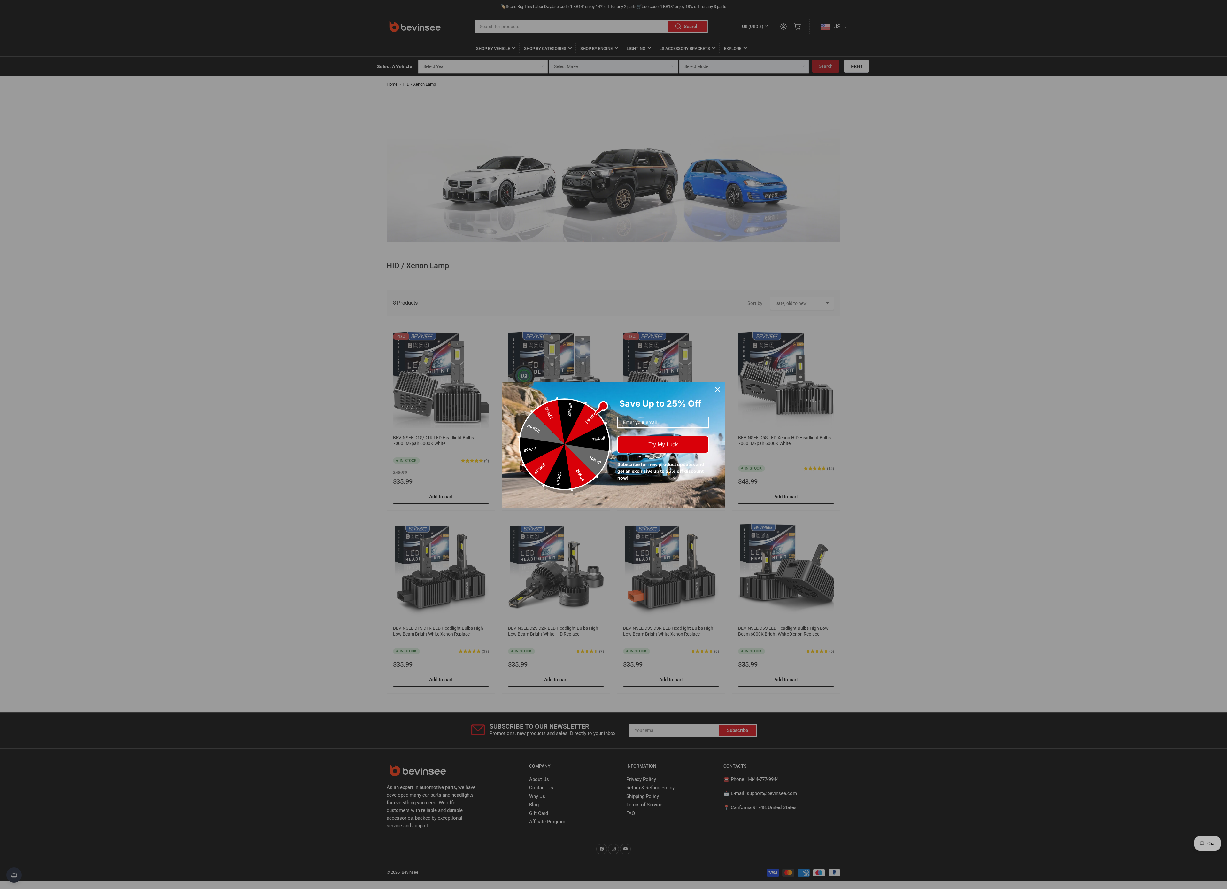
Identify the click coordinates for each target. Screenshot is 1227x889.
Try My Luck (663, 444)
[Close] (717, 389)
